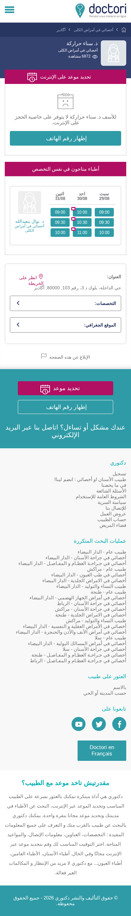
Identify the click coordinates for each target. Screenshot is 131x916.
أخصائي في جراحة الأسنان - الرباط (91, 603)
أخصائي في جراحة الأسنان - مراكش (90, 609)
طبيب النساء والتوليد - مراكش (96, 620)
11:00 (82, 232)
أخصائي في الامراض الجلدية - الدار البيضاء (84, 580)
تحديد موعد (66, 388)
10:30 (82, 222)
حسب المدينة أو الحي (104, 693)
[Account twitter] (99, 724)
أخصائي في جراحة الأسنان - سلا (94, 649)
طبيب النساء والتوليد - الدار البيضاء (91, 586)
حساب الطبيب (111, 519)
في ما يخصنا (113, 485)
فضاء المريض (113, 525)
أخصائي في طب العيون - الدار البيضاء (88, 574)
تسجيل (119, 473)
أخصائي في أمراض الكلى (93, 30)
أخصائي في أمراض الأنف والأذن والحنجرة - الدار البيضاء (71, 632)
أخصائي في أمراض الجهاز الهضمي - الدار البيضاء (78, 597)
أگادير (61, 30)
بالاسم (119, 687)
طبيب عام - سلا (110, 637)
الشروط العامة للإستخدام (101, 496)
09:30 (104, 222)
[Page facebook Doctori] (119, 724)
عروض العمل (113, 513)
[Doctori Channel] (79, 724)
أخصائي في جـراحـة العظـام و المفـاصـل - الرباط (78, 660)
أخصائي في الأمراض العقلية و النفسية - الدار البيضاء (74, 626)
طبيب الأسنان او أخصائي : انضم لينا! (90, 479)
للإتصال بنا (116, 508)
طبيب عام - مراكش (106, 569)
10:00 (104, 232)
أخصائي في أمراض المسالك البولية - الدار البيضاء (77, 643)
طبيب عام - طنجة (108, 592)
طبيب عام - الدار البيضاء (102, 551)
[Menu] (9, 10)
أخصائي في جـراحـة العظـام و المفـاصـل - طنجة (78, 655)
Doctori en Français (102, 750)
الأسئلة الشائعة (111, 490)
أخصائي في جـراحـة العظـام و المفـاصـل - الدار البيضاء (72, 563)
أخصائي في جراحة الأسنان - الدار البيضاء (85, 557)
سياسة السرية (112, 502)
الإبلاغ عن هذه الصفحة (69, 357)
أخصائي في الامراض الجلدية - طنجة (90, 614)
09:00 (104, 212)
